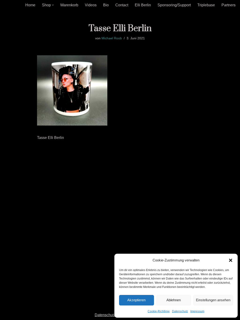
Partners (228, 5)
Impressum (197, 311)
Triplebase (206, 5)
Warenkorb (69, 5)
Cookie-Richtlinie (159, 311)
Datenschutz (180, 311)
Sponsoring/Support (174, 5)
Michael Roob (111, 38)
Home (30, 5)
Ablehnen (173, 300)
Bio (106, 5)
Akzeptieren (136, 300)
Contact (121, 5)
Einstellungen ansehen (213, 300)
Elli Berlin (143, 5)
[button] (230, 260)
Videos (91, 5)
